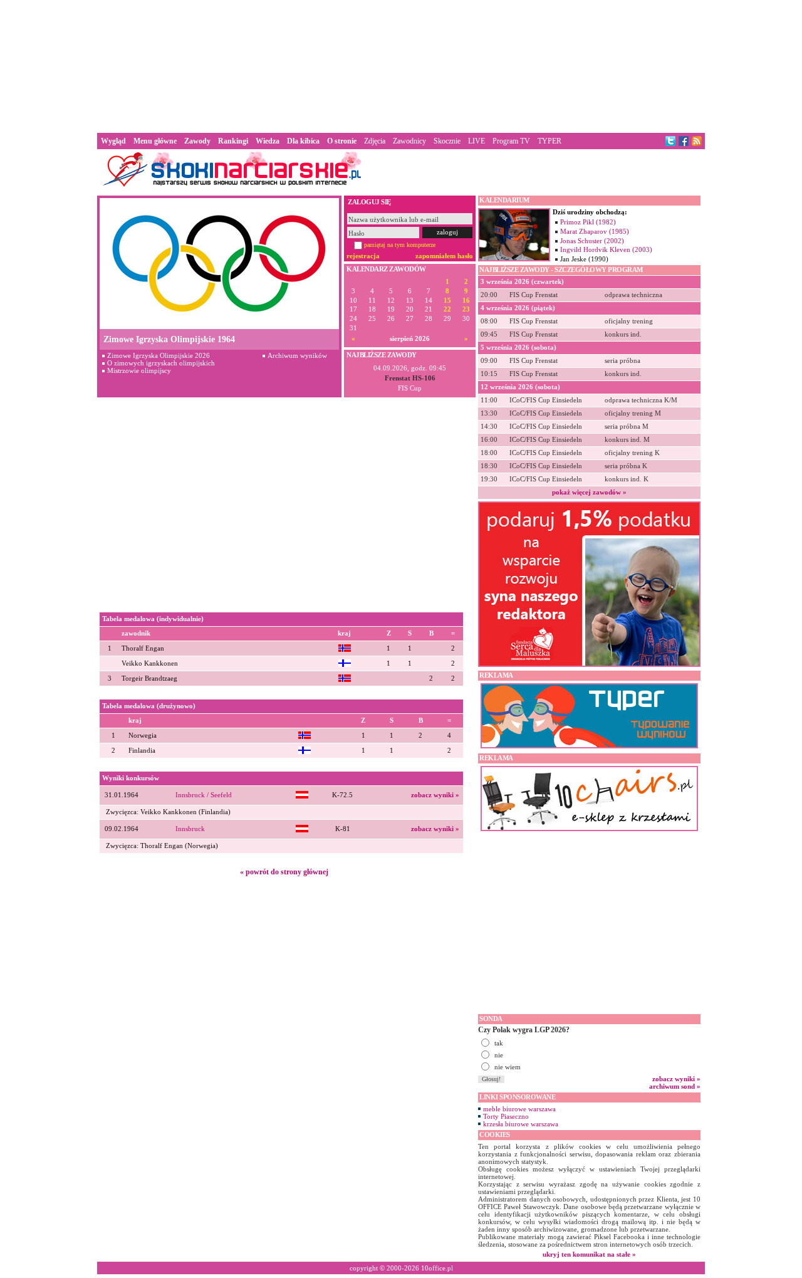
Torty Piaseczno (506, 1116)
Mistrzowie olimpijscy (139, 370)
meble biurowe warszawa (519, 1109)
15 (447, 300)
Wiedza (267, 141)
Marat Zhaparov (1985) (594, 231)
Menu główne (155, 141)
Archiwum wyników (297, 355)
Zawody (197, 141)
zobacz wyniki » (435, 795)
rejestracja (363, 255)
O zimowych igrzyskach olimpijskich (161, 363)
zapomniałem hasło (444, 255)
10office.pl (437, 1268)
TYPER (549, 141)
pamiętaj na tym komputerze (399, 244)
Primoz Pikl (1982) (588, 222)
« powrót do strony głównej (284, 871)
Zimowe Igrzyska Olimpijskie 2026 (158, 355)
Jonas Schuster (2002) (592, 240)
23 (466, 309)
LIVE (476, 141)
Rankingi (233, 141)
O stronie (342, 141)
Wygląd (113, 141)
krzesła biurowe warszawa (520, 1124)
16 (466, 300)
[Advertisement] (401, 65)
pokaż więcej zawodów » (589, 492)
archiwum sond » (674, 1086)
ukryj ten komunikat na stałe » (589, 1254)
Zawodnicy (409, 141)
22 (447, 309)
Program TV (511, 141)
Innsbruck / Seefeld (203, 795)
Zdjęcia (374, 141)
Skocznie (447, 141)
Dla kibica (303, 141)
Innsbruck (190, 828)
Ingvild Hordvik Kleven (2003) (606, 249)
